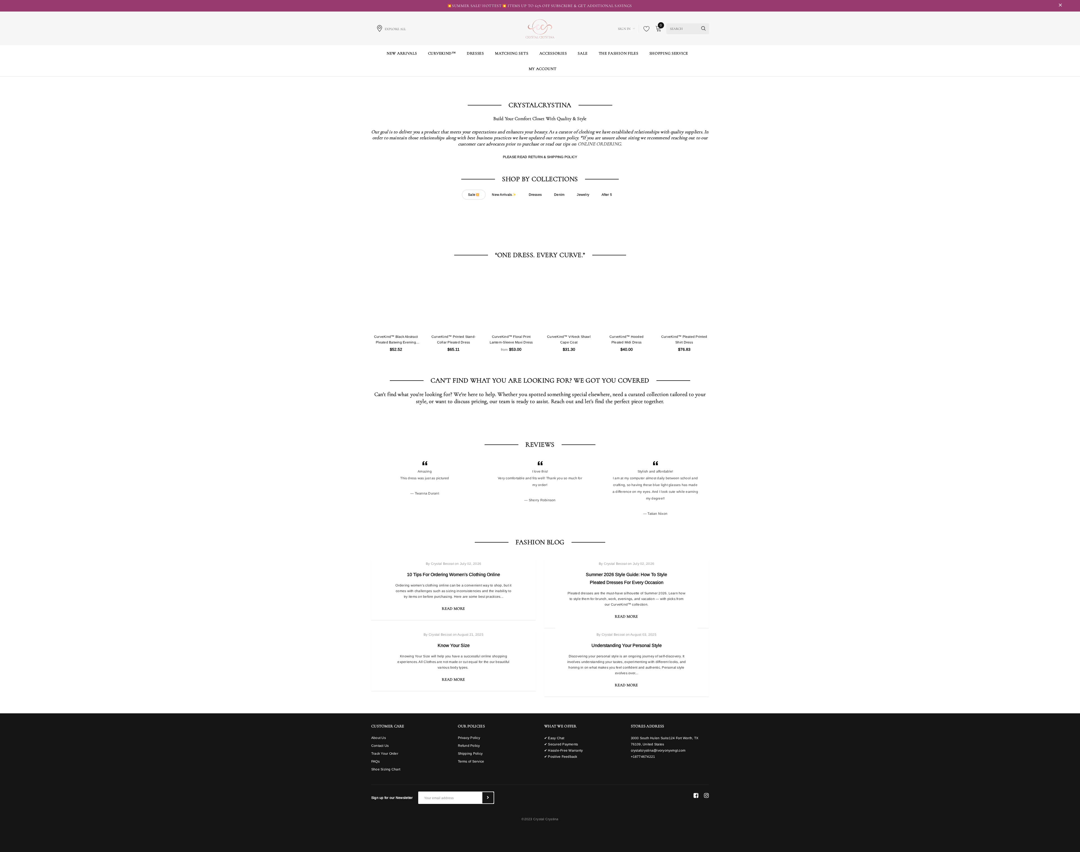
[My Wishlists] (645, 29)
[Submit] (488, 797)
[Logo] (540, 28)
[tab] (474, 195)
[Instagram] (706, 795)
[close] (1060, 6)
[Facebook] (696, 795)
